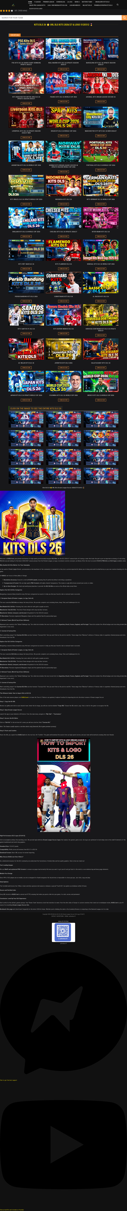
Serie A (77, 2)
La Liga (69, 2)
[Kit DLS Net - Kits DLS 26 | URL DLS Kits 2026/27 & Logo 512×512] (17, 4)
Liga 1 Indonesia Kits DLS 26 (57, 5)
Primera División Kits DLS (103, 5)
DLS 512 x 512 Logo (35, 8)
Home (30, 2)
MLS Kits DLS (87, 5)
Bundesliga (61, 2)
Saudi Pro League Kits (37, 5)
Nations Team (87, 2)
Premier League (48, 2)
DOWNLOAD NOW (26, 69)
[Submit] (124, 17)
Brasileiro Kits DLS (102, 2)
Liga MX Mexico (75, 5)
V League (37, 2)
